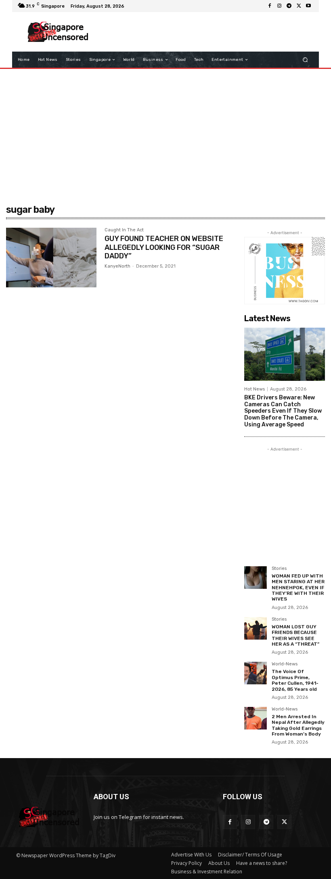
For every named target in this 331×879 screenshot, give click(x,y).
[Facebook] (269, 6)
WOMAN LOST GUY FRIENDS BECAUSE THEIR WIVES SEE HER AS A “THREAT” (295, 635)
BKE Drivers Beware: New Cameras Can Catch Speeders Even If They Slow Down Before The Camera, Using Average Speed (283, 411)
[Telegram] (289, 6)
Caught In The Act (124, 230)
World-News (284, 664)
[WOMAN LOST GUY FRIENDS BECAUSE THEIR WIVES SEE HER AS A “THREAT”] (255, 628)
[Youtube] (308, 6)
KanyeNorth (117, 266)
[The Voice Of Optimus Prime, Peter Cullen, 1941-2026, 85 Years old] (255, 673)
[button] (305, 60)
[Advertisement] (203, 32)
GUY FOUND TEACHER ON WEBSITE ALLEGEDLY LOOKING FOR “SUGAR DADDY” (164, 247)
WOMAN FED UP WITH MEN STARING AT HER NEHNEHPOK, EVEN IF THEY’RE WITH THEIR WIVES (298, 587)
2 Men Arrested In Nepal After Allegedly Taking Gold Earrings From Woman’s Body (298, 725)
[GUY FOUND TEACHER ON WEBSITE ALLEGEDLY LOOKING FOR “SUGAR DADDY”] (51, 257)
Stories (279, 568)
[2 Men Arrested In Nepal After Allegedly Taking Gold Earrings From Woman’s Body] (255, 718)
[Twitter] (299, 6)
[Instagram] (279, 6)
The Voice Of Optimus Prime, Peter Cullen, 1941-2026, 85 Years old (295, 680)
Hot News (254, 389)
